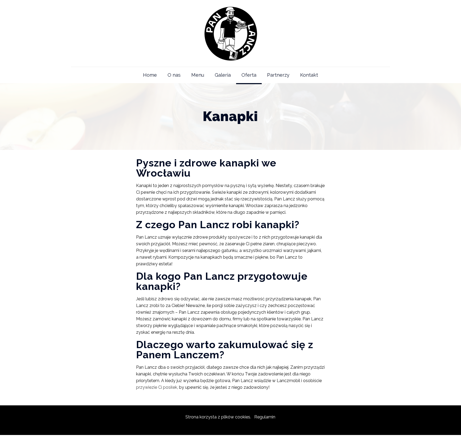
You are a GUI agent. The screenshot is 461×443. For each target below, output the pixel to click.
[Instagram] (237, 426)
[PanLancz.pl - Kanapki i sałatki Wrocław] (230, 33)
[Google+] (230, 426)
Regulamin (264, 416)
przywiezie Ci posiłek (156, 387)
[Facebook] (223, 426)
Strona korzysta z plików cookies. (218, 416)
